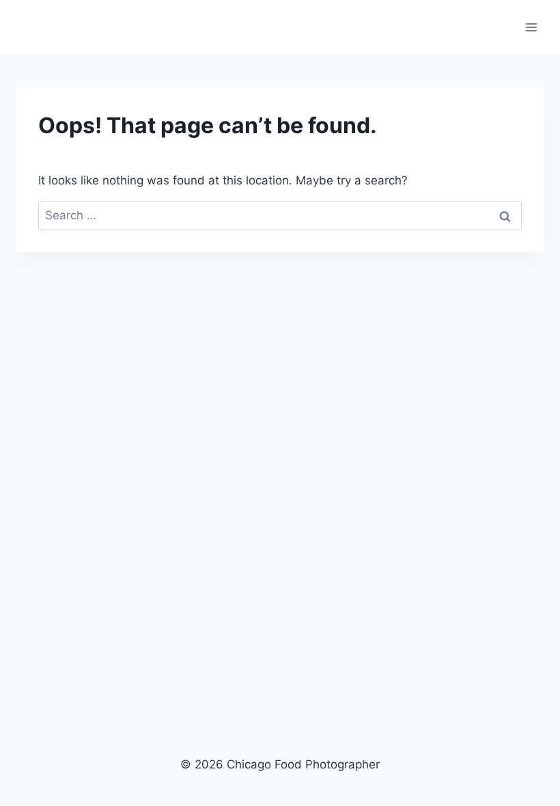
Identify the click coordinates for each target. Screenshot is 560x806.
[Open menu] (531, 27)
